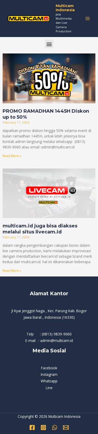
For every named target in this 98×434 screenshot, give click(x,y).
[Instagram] (43, 427)
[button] (49, 44)
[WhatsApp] (54, 427)
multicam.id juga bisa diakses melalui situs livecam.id (40, 229)
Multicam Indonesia (65, 8)
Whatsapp (49, 380)
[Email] (66, 427)
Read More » (12, 156)
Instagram (49, 374)
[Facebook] (32, 427)
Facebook (49, 367)
